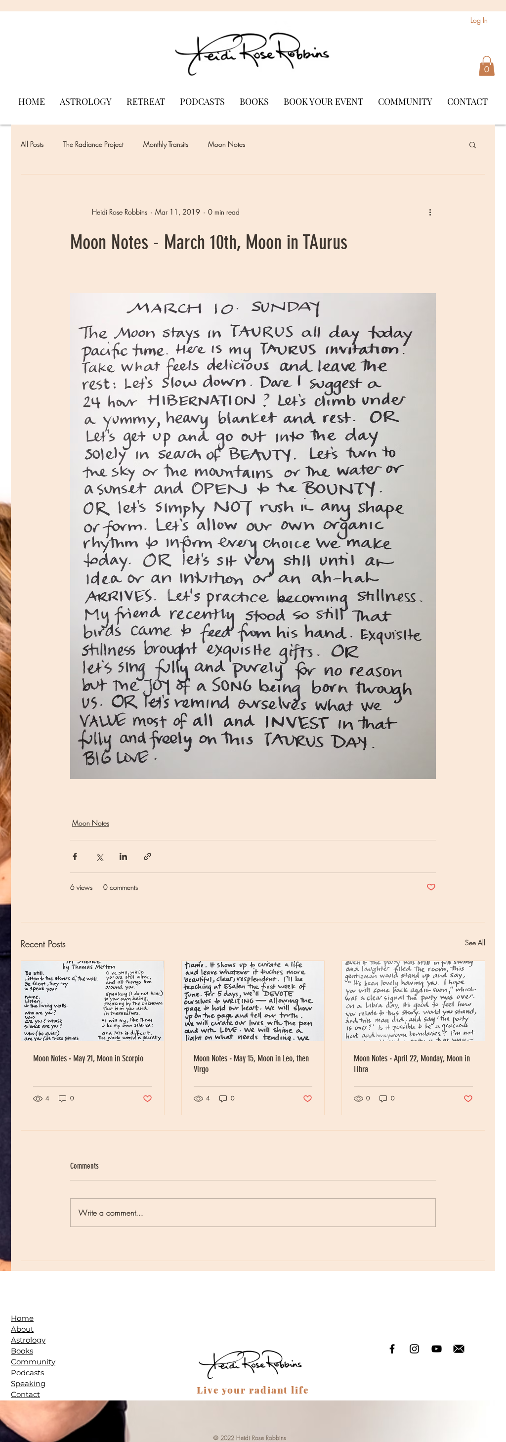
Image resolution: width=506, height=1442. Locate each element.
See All (475, 942)
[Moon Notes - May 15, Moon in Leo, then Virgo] (253, 1001)
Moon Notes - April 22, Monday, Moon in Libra (412, 1064)
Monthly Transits (165, 144)
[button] (486, 66)
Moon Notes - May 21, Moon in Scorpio (88, 1058)
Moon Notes (226, 144)
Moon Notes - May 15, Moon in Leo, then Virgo (251, 1064)
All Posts (32, 144)
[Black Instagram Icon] (414, 1349)
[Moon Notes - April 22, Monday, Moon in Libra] (413, 1001)
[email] (459, 1349)
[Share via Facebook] (75, 856)
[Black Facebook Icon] (392, 1349)
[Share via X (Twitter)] (99, 856)
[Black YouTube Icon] (436, 1349)
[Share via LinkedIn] (123, 856)
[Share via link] (147, 856)
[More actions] (430, 212)
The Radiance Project (93, 144)
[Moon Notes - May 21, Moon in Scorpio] (92, 1001)
